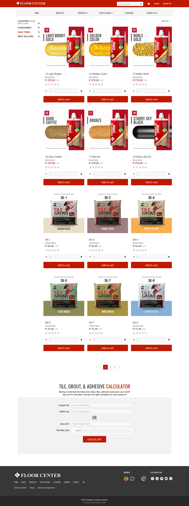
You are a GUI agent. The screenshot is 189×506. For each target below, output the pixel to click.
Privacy (32, 487)
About (23, 482)
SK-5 (48, 322)
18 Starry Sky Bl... (143, 156)
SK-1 (48, 239)
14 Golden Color (98, 73)
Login (156, 3)
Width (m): (65, 411)
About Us (60, 12)
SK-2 (91, 239)
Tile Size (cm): (63, 430)
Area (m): (65, 423)
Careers (67, 482)
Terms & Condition (20, 487)
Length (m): (64, 405)
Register (167, 3)
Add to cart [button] (64, 99)
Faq (83, 482)
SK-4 (135, 239)
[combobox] (102, 431)
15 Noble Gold (141, 73)
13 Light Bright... (54, 73)
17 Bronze (94, 156)
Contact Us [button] (151, 12)
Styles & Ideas (45, 482)
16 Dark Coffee (53, 156)
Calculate (94, 439)
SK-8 (135, 322)
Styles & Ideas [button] (105, 12)
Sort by (165, 20)
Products (82, 12)
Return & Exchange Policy (46, 487)
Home (37, 12)
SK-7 (91, 322)
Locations (129, 12)
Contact (76, 482)
